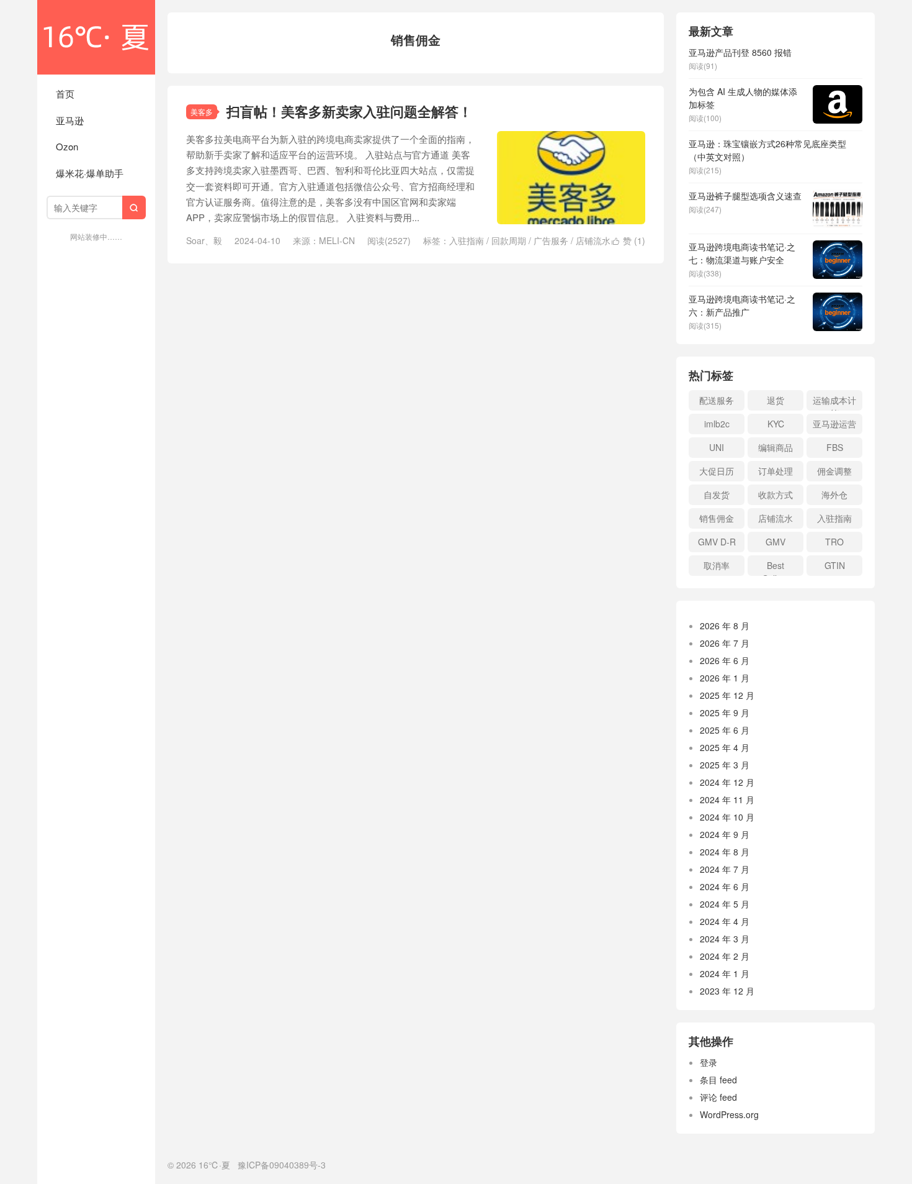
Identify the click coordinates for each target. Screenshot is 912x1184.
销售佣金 (716, 518)
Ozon (67, 146)
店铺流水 (593, 240)
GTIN (835, 565)
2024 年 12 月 (727, 782)
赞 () (628, 240)
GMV (775, 541)
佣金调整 (834, 471)
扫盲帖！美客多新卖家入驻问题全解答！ (349, 111)
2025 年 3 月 (724, 764)
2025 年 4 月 (724, 747)
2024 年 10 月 (727, 817)
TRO (834, 541)
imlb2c (717, 423)
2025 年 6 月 (724, 730)
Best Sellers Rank (775, 567)
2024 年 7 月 (724, 869)
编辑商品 (775, 447)
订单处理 (775, 471)
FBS (834, 447)
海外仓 (834, 494)
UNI (716, 447)
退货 (775, 400)
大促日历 (716, 471)
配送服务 (716, 400)
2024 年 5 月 (724, 904)
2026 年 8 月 (724, 625)
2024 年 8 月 (724, 851)
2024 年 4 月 (724, 921)
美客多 (201, 111)
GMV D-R (717, 541)
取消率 (717, 565)
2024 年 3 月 (724, 938)
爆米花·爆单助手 (89, 173)
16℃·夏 (96, 37)
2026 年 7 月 (724, 643)
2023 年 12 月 (727, 991)
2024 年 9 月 (724, 834)
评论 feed (718, 1097)
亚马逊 (70, 120)
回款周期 (508, 240)
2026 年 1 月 (724, 678)
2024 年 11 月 (727, 799)
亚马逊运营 (834, 423)
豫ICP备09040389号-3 (282, 1165)
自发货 (717, 494)
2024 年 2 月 (724, 956)
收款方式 (775, 494)
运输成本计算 (834, 402)
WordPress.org (729, 1114)
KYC (775, 423)
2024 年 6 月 (724, 886)
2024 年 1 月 (724, 973)
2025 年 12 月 (727, 695)
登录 (708, 1062)
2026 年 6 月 (724, 660)
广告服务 (551, 240)
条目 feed (718, 1079)
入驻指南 (466, 240)
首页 (65, 93)
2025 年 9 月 (724, 712)
